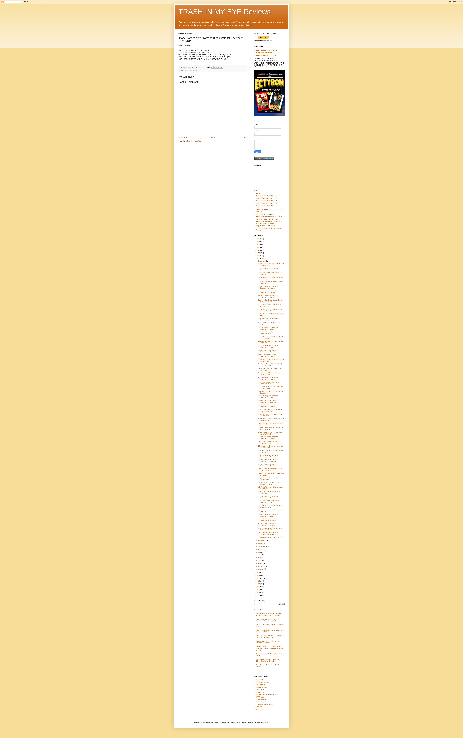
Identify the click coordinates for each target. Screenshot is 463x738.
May (259, 558)
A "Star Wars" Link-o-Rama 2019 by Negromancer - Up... (269, 305)
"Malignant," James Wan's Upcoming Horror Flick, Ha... (270, 369)
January (261, 569)
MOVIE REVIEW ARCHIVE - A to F (267, 196)
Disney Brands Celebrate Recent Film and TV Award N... (270, 428)
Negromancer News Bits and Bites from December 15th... (271, 360)
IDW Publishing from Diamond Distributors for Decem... (268, 346)
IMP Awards (260, 697)
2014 (258, 584)
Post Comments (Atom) (194, 141)
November (262, 541)
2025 (258, 242)
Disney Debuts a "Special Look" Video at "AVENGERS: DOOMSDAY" (269, 636)
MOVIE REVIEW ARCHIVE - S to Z (267, 203)
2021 (258, 253)
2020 (258, 256)
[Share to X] (217, 67)
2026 (258, 239)
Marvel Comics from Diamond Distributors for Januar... (267, 296)
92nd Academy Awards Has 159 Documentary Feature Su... (268, 533)
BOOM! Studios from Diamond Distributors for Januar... (268, 269)
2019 (258, 258)
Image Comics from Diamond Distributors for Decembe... (267, 351)
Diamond (191, 70)
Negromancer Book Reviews (265, 226)
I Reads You (260, 692)
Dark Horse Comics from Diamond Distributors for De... (269, 332)
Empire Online (261, 685)
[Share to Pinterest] (221, 67)
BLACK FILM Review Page (265, 214)
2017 (258, 575)
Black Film (259, 680)
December (262, 261)
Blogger (265, 722)
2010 (258, 595)
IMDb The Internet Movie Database (267, 694)
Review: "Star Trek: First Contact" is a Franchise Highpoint (268, 642)
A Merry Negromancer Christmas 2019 (270, 537)
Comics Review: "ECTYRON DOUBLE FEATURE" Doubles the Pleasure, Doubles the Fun (267, 53)
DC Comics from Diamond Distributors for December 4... (270, 506)
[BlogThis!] (214, 67)
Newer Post (183, 137)
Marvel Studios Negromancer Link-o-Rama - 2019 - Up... (270, 310)
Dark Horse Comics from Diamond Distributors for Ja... (269, 273)
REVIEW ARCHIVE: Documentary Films (269, 216)
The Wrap (259, 707)
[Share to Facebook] (219, 67)
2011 (258, 592)
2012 (258, 589)
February (261, 566)
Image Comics (199, 70)
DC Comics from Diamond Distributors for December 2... (270, 337)
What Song (259, 709)
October (261, 543)
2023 (258, 247)
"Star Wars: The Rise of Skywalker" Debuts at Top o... (269, 319)
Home (213, 137)
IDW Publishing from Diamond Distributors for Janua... (268, 287)
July (259, 552)
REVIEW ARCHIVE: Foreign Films (267, 219)
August (260, 549)
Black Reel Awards (262, 682)
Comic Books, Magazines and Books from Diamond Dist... (270, 301)
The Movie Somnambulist (264, 704)
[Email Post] (208, 67)
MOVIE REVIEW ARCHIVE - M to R (267, 201)
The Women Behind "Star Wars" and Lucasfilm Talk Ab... (270, 364)
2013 (258, 587)
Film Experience (261, 687)
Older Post (243, 137)
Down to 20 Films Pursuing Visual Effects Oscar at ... (269, 492)
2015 (258, 581)
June (260, 555)
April (260, 560)
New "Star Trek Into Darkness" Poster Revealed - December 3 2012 (268, 620)
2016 (258, 578)
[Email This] (212, 67)
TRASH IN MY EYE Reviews (224, 12)
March (260, 563)
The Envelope (260, 702)
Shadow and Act (261, 699)
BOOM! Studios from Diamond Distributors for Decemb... (268, 328)
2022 (258, 250)
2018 (258, 572)
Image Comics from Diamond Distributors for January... (267, 291)
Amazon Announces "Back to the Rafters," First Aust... (268, 483)
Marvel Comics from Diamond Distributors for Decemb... (267, 355)
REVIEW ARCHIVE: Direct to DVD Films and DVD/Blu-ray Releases (269, 222)
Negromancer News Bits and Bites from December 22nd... (271, 264)
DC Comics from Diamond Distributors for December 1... (270, 387)
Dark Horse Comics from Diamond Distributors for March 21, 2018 (267, 660)
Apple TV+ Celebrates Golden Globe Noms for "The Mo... (270, 433)
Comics (186, 70)
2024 (258, 244)
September (262, 546)
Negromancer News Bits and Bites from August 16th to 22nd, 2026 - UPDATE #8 (269, 614)
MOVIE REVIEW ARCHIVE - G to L (267, 198)
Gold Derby (260, 689)
